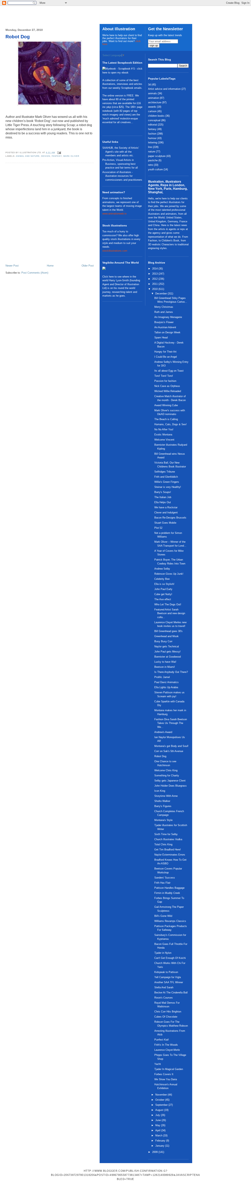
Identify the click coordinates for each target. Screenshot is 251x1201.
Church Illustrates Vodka (168, 839)
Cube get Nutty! (163, 594)
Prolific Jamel (162, 677)
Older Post (88, 265)
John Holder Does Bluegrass (170, 785)
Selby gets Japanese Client (170, 780)
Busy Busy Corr (163, 641)
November (161, 1094)
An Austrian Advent (165, 327)
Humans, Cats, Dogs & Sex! (170, 424)
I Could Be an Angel (165, 356)
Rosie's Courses (163, 997)
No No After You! (163, 429)
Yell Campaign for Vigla (167, 977)
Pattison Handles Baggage (169, 887)
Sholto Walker (162, 801)
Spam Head (161, 337)
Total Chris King (163, 844)
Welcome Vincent (164, 439)
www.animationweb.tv (114, 213)
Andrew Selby (162, 568)
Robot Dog (17, 36)
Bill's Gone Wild (163, 915)
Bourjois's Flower (164, 322)
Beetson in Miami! (164, 666)
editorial (152, 124)
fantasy (57, 156)
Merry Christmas (163, 306)
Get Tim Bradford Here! (167, 849)
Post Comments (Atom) (34, 272)
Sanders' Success (164, 877)
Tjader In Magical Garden (168, 1069)
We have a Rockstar (165, 507)
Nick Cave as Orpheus (167, 386)
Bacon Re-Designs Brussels (170, 517)
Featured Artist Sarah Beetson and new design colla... (169, 613)
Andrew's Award (163, 732)
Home (50, 265)
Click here (108, 276)
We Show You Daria (165, 1079)
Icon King (159, 790)
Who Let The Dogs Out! (167, 604)
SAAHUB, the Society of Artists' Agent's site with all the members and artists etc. (120, 151)
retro (150, 164)
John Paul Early (163, 589)
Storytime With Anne (166, 795)
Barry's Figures (162, 806)
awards (152, 106)
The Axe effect (162, 599)
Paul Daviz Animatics (166, 682)
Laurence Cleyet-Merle (167, 1049)
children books (156, 115)
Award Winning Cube (166, 405)
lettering (152, 142)
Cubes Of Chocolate (165, 1016)
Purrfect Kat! (161, 1039)
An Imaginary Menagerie (168, 317)
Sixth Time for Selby (166, 834)
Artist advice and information (164, 88)
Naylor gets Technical (166, 646)
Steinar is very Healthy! (167, 487)
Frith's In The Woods (166, 1044)
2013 (155, 273)
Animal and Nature (28, 156)
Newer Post (12, 265)
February (160, 1140)
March (159, 1135)
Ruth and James (163, 312)
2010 (155, 289)
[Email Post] (59, 152)
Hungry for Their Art (165, 351)
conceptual (154, 120)
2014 (155, 268)
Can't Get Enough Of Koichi (170, 957)
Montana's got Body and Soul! (171, 746)
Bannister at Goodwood (167, 656)
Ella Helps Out (162, 502)
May (158, 1125)
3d (149, 84)
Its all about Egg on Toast (169, 370)
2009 (155, 1152)
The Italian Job (162, 497)
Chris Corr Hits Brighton (167, 1011)
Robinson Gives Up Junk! (168, 573)
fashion (152, 133)
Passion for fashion (165, 380)
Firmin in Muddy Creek (167, 892)
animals (152, 93)
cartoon (152, 111)
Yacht (157, 1064)
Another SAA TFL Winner (168, 982)
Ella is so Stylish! (164, 584)
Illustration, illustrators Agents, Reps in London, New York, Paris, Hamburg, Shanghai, (168, 187)
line (150, 147)
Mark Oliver (71, 156)
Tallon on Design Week (167, 332)
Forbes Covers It (163, 1074)
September (161, 1104)
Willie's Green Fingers (166, 481)
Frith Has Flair (162, 882)
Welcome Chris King (165, 770)
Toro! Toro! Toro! (163, 375)
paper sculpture (157, 156)
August (159, 1109)
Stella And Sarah (163, 987)
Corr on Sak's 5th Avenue (168, 751)
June (158, 1120)
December (161, 293)
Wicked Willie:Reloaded (167, 391)
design (45, 156)
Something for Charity (166, 775)
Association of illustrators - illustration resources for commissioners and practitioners (122, 176)
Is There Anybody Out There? (171, 672)
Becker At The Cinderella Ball (171, 992)
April (158, 1130)
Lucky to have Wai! (165, 661)
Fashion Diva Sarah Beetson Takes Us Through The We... (170, 723)
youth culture (155, 169)
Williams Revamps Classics (170, 921)
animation (153, 97)
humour (152, 138)
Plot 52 (158, 527)
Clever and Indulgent (166, 512)
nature (151, 151)
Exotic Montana (163, 434)
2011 (155, 283)
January (160, 1145)
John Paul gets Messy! (167, 651)
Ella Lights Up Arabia (166, 687)
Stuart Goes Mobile (165, 522)
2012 (155, 278)
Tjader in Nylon (162, 952)
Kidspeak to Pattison (166, 972)
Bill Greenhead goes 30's (168, 631)
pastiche (153, 160)
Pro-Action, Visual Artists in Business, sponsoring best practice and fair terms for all (120, 163)
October (160, 1099)
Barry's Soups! (162, 492)
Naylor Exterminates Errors (169, 854)
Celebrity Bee (162, 578)
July (158, 1115)
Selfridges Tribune (164, 471)
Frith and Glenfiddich (166, 476)
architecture (154, 102)
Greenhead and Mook (166, 636)
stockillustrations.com (114, 250)
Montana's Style (163, 820)
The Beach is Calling (166, 419)
